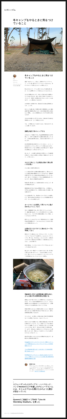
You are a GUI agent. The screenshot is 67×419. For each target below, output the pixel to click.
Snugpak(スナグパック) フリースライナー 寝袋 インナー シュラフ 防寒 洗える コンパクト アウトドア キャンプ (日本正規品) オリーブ (39, 343)
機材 (19, 85)
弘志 (14, 78)
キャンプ (19, 84)
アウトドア (15, 82)
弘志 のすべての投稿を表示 (40, 371)
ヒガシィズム (10, 10)
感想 (17, 85)
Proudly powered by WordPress (17, 413)
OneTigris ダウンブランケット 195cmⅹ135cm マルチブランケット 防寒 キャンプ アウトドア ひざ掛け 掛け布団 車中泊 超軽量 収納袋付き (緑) (39, 356)
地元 (15, 85)
